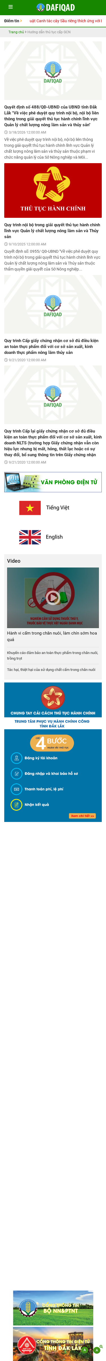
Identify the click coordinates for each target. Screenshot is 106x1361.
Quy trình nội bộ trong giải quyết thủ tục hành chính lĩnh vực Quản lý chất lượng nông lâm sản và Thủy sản (52, 230)
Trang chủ (16, 32)
